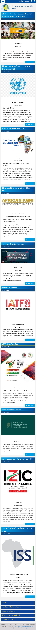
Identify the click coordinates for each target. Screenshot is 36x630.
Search (23, 1)
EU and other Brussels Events (11, 615)
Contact (20, 1)
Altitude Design (24, 628)
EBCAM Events (6, 603)
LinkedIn (10, 628)
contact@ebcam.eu (28, 626)
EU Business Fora (7, 619)
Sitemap (27, 1)
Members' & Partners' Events (11, 607)
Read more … (31, 62)
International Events (8, 611)
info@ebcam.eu (18, 626)
